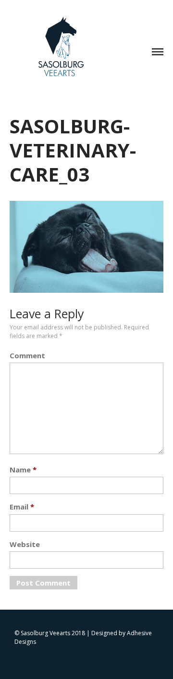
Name (23, 469)
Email (22, 506)
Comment (27, 355)
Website (25, 544)
